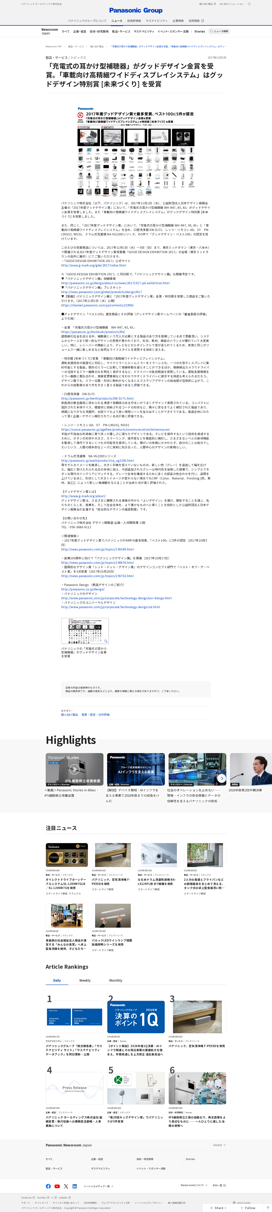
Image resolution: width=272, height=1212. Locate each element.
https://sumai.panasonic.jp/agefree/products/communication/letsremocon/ (115, 429)
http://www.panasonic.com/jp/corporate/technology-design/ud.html (110, 607)
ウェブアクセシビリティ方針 (115, 1202)
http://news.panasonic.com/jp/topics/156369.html (97, 549)
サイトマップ (41, 1202)
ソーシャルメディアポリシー (149, 1202)
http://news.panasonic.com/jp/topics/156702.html (97, 576)
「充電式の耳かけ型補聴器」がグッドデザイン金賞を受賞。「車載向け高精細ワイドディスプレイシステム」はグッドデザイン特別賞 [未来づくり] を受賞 (186, 46)
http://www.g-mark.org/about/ (83, 496)
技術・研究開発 (99, 31)
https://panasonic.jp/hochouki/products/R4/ (93, 331)
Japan (49, 31)
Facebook (26, 1197)
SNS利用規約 (90, 1202)
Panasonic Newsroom (69, 1144)
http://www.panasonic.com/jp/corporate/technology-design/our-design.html (116, 598)
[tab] (85, 980)
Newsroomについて (192, 1185)
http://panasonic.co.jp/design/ (83, 589)
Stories (199, 31)
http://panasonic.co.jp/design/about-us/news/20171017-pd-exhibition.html (115, 283)
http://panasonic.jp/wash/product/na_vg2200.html (97, 460)
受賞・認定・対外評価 (96, 714)
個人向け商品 (97, 46)
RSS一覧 (217, 1185)
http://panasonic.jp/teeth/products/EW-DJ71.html (97, 398)
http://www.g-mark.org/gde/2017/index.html (93, 265)
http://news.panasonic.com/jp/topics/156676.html (97, 562)
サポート (25, 1202)
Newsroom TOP (54, 46)
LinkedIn (63, 1197)
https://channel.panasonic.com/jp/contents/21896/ (97, 305)
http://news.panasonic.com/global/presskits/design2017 (101, 292)
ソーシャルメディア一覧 (96, 1186)
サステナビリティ (144, 31)
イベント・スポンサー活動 (173, 31)
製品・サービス (121, 31)
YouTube (41, 1197)
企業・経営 (79, 31)
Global (217, 1145)
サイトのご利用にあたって (66, 1202)
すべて (66, 31)
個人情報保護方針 (177, 1202)
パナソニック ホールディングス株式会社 (41, 3)
